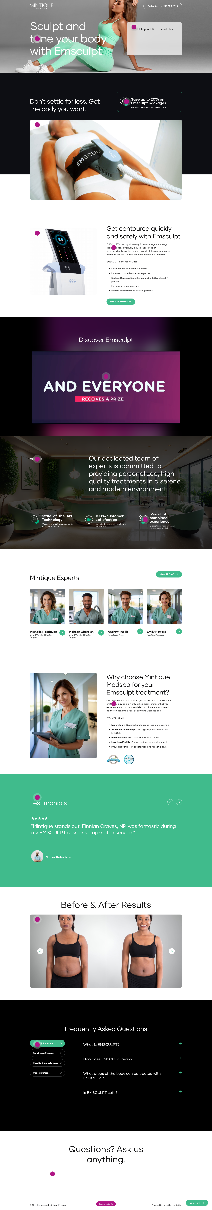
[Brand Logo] (41, 6)
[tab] (47, 1043)
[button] (40, 951)
